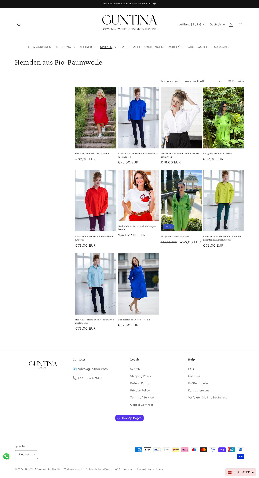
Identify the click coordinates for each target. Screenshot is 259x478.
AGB (117, 469)
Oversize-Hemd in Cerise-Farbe (92, 153)
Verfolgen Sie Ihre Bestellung (208, 397)
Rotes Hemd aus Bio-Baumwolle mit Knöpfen (94, 238)
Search (135, 369)
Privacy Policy (140, 390)
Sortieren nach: (170, 81)
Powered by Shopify (48, 469)
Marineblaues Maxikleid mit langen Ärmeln (137, 228)
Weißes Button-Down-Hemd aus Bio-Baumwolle (180, 155)
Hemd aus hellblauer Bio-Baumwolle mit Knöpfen (137, 155)
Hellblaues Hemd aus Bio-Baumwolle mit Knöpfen (95, 321)
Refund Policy (139, 383)
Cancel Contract (141, 404)
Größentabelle (198, 383)
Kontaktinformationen (150, 469)
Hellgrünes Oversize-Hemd (217, 153)
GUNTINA (30, 469)
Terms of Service (142, 397)
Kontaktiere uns (199, 390)
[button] (19, 24)
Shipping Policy (140, 376)
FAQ (191, 369)
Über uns (194, 376)
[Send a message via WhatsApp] (6, 456)
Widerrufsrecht (73, 469)
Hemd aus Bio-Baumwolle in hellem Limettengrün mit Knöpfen (222, 238)
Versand (128, 469)
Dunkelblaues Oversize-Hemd (134, 319)
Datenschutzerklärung (98, 469)
